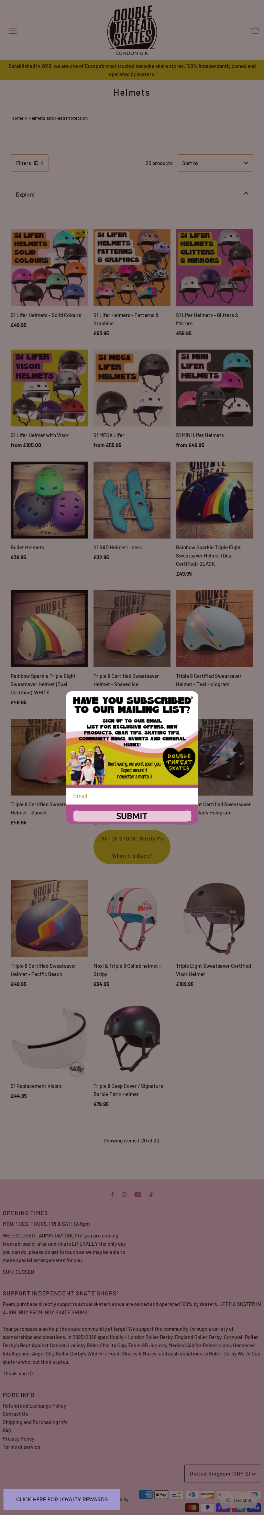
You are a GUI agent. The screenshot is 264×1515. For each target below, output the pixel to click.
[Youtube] (137, 1194)
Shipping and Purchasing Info (35, 1422)
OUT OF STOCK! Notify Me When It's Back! (131, 847)
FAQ (7, 1430)
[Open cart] (255, 30)
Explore (25, 194)
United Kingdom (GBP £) (221, 1473)
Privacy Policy (18, 1438)
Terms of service (21, 1447)
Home (17, 118)
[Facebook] (112, 1194)
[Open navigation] (12, 30)
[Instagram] (124, 1194)
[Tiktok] (151, 1194)
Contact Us (15, 1414)
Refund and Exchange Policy (34, 1405)
